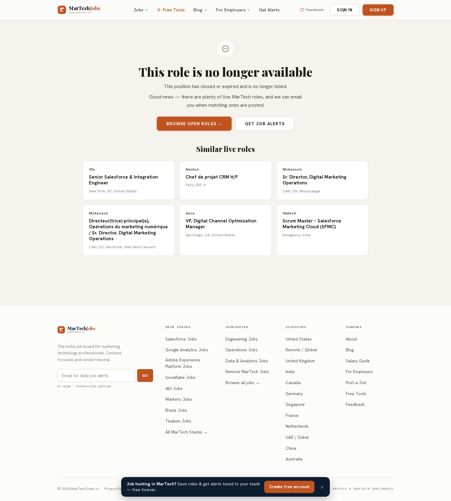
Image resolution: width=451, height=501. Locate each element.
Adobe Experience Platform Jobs (182, 363)
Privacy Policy (115, 488)
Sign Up (378, 10)
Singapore (295, 404)
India (290, 371)
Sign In (344, 10)
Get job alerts (265, 123)
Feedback (315, 9)
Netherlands (297, 426)
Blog (197, 10)
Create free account (289, 486)
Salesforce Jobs (181, 339)
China (291, 448)
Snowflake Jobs (180, 377)
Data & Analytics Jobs (247, 361)
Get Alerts (269, 10)
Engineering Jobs (242, 339)
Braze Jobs (176, 410)
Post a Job (356, 382)
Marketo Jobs (178, 399)
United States (299, 339)
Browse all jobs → (243, 382)
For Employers (230, 10)
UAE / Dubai (297, 437)
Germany (294, 393)
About (351, 339)
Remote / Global (301, 350)
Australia (294, 459)
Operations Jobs (242, 350)
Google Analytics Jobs (186, 350)
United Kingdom (300, 361)
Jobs (138, 10)
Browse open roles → (194, 123)
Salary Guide (358, 361)
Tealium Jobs (178, 421)
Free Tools (174, 10)
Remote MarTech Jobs (247, 371)
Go (145, 375)
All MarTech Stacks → (186, 432)
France (292, 415)
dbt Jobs (174, 388)
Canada (293, 382)
